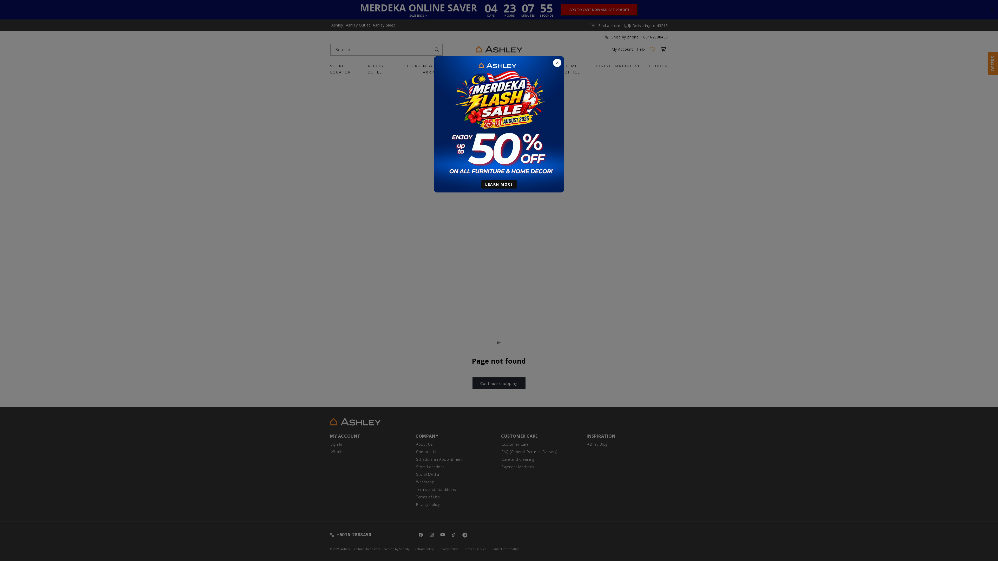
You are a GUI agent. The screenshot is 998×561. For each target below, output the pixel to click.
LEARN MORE (499, 184)
